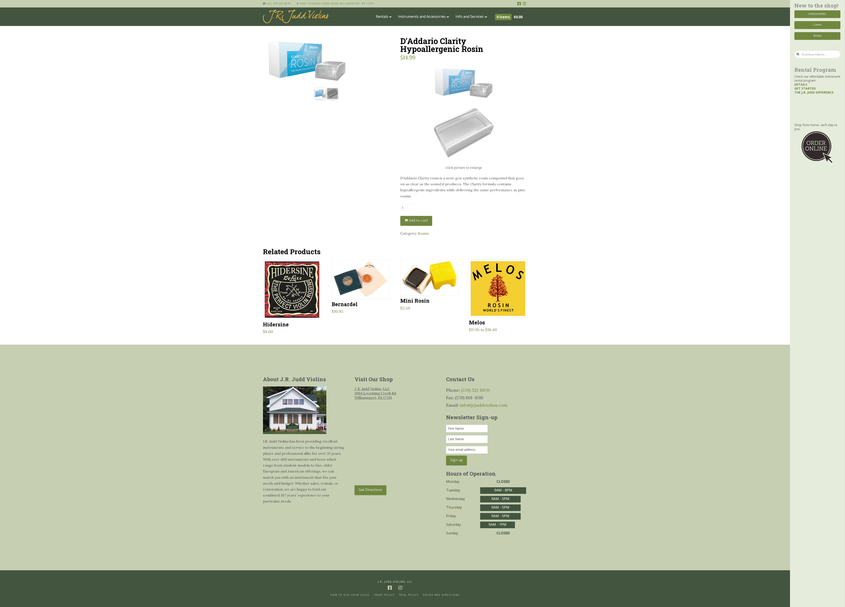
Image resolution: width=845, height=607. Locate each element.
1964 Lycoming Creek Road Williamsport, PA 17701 (336, 3)
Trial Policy (408, 595)
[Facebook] (519, 3)
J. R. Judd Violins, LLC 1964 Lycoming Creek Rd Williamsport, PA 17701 (375, 393)
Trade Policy (384, 595)
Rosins (423, 233)
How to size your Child (349, 595)
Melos (477, 322)
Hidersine (276, 324)
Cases (817, 24)
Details (800, 84)
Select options (294, 310)
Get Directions (370, 489)
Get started (805, 88)
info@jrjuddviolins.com (483, 405)
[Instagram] (524, 3)
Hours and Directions (441, 595)
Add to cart (418, 220)
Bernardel (345, 304)
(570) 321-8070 (475, 390)
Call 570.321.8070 (278, 3)
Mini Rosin (415, 300)
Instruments (817, 14)
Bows (817, 35)
